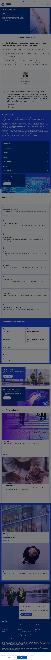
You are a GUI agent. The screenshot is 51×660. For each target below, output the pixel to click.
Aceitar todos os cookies (22, 657)
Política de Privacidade (30, 655)
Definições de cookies (12, 657)
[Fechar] (49, 654)
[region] (25, 656)
